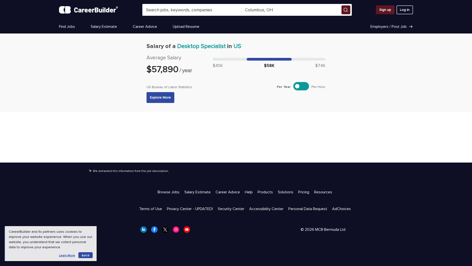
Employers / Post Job (388, 26)
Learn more (67, 255)
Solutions (285, 192)
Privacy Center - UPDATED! (190, 208)
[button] (345, 9)
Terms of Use (150, 208)
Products (265, 192)
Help (249, 192)
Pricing (303, 192)
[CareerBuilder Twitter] (166, 231)
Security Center (231, 208)
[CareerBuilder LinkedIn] (145, 231)
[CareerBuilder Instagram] (177, 231)
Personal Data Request (307, 208)
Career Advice (145, 26)
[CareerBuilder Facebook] (155, 231)
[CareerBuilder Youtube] (188, 231)
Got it (85, 255)
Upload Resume (186, 26)
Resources (323, 192)
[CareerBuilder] (88, 10)
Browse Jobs (168, 192)
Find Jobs (67, 26)
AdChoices (341, 208)
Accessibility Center (266, 208)
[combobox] (191, 10)
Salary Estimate (104, 26)
